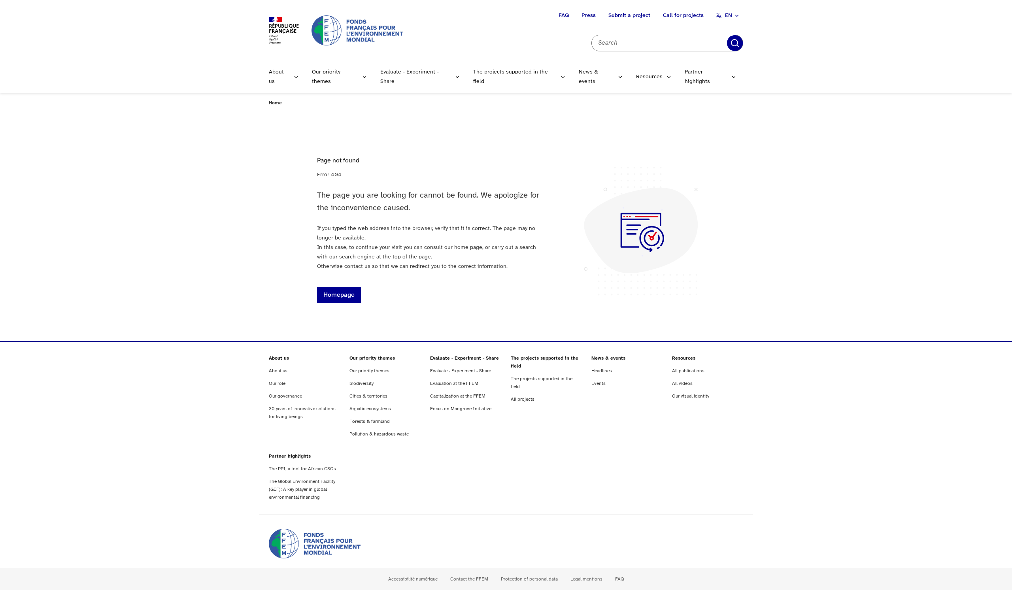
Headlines (601, 370)
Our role (277, 383)
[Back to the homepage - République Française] (357, 30)
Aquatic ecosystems (370, 408)
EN (728, 16)
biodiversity (361, 383)
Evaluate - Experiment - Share (409, 77)
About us (276, 77)
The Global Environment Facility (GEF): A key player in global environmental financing (302, 489)
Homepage (339, 295)
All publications (688, 370)
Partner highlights (697, 77)
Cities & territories (368, 396)
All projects (522, 399)
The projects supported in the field (510, 77)
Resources (649, 77)
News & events (588, 77)
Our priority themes (326, 77)
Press (589, 16)
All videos (682, 383)
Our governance (285, 396)
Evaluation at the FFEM (454, 383)
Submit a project (629, 16)
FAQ (564, 16)
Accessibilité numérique (413, 579)
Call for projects (683, 16)
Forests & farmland (369, 421)
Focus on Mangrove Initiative (460, 408)
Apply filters (735, 43)
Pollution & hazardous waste (379, 434)
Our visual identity (690, 396)
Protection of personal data (529, 579)
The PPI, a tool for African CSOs (302, 468)
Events (598, 383)
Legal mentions (586, 579)
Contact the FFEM (469, 579)
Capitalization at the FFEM (457, 396)
